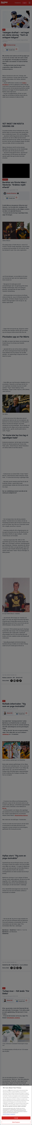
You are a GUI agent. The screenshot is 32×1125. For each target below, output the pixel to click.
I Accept (16, 1118)
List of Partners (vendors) (9, 1114)
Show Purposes (16, 1122)
